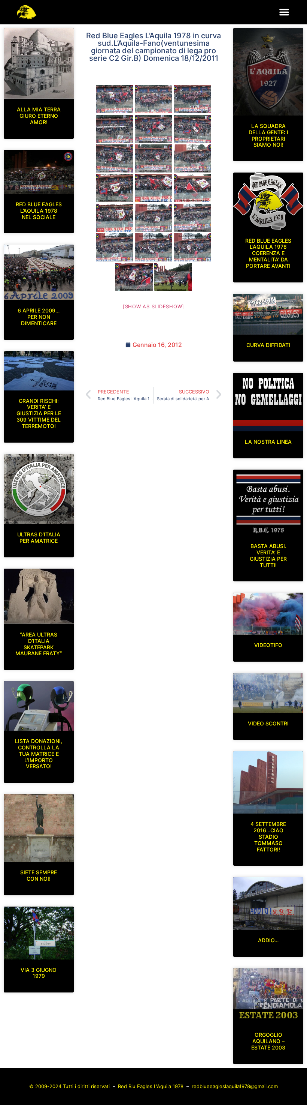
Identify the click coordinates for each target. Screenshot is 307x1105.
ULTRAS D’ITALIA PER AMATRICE (38, 537)
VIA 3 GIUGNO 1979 (39, 973)
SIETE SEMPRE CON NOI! (38, 875)
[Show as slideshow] (153, 306)
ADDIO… (268, 940)
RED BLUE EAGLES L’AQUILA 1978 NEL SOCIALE (39, 210)
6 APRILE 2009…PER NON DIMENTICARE (39, 316)
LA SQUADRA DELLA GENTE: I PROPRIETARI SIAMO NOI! (268, 135)
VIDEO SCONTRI (268, 723)
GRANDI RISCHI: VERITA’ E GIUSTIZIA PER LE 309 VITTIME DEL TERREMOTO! (38, 413)
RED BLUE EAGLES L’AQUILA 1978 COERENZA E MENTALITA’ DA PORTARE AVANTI (268, 253)
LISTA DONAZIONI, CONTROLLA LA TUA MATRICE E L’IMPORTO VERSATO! (38, 753)
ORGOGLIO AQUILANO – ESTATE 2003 (268, 1041)
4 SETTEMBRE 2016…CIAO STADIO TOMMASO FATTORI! (268, 836)
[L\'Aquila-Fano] (114, 99)
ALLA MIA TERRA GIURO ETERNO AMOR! (39, 115)
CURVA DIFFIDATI (268, 345)
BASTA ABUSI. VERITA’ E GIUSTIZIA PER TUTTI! (268, 555)
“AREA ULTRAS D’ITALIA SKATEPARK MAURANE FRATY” (38, 643)
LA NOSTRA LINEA (268, 441)
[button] (284, 12)
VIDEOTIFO (268, 645)
